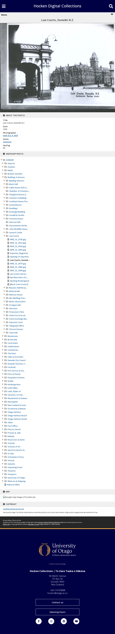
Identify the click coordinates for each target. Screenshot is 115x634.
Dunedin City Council (17, 360)
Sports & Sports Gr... (17, 450)
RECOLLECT (6, 524)
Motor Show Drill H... (18, 301)
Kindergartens (14, 384)
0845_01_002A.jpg (18, 246)
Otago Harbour (14, 412)
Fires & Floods (14, 374)
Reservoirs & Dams (16, 439)
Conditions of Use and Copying (13, 509)
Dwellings (13, 208)
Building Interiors (16, 180)
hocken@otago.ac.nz (57, 593)
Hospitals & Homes (16, 377)
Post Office (13, 426)
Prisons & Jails (14, 432)
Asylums (11, 166)
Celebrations (13, 346)
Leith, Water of (14, 391)
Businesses (13, 336)
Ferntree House (16, 218)
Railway (11, 436)
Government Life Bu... (18, 225)
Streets (11, 460)
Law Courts (14, 236)
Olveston (13, 308)
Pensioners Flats (16, 312)
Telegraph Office (16, 325)
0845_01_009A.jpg (18, 270)
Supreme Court (16, 322)
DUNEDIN (10, 160)
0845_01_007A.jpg (18, 263)
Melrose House (16, 294)
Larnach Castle (15, 232)
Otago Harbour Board (17, 415)
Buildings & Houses (16, 177)
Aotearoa (7, 141)
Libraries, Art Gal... (16, 394)
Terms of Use (17, 520)
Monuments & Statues (17, 398)
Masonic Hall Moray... (18, 287)
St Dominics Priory (16, 457)
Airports (11, 163)
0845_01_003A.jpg (18, 249)
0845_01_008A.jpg (18, 267)
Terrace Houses (16, 329)
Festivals (12, 367)
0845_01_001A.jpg (18, 242)
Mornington (13, 401)
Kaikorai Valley (13, 484)
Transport (12, 474)
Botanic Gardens (15, 173)
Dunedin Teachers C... (17, 363)
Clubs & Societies (15, 356)
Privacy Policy (7, 520)
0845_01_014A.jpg (18, 239)
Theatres (12, 470)
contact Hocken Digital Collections (49, 522)
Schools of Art (14, 446)
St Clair (11, 453)
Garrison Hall (14, 222)
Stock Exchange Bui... (18, 318)
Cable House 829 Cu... (18, 187)
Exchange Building (17, 211)
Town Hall (13, 332)
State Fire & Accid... (18, 315)
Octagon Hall (15, 305)
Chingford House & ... (18, 194)
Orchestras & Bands (17, 408)
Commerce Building (18, 198)
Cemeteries (13, 350)
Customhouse (15, 204)
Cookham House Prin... (19, 201)
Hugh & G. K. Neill (10, 135)
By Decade (12, 339)
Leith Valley (13, 388)
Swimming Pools (15, 467)
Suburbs (11, 464)
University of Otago (16, 477)
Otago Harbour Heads (17, 419)
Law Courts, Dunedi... (20, 260)
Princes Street (14, 429)
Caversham (13, 343)
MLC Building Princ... (18, 298)
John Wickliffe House (18, 229)
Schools (11, 443)
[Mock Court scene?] (19, 284)
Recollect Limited (33, 524)
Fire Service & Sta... (16, 370)
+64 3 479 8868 (57, 590)
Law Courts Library (18, 274)
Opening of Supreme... (20, 256)
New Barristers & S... (19, 277)
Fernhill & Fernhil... (17, 215)
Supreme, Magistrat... (19, 253)
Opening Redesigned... (20, 280)
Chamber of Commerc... (19, 191)
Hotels (10, 381)
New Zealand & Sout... (17, 405)
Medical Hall (14, 291)
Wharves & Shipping (16, 481)
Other (10, 422)
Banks (10, 170)
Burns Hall (13, 184)
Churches (12, 353)
